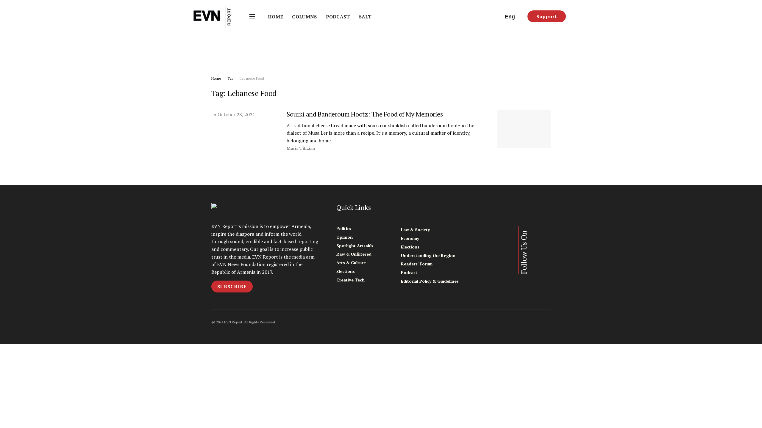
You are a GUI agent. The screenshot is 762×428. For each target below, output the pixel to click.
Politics (343, 228)
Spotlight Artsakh (354, 245)
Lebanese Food (252, 78)
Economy (410, 238)
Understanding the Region (428, 255)
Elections (345, 271)
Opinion (344, 237)
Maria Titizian (301, 148)
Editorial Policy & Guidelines (430, 281)
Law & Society (415, 229)
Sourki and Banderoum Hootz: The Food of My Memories (365, 114)
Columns (304, 16)
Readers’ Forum (416, 264)
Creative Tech (350, 280)
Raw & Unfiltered (353, 254)
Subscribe (232, 286)
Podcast (338, 16)
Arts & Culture (351, 262)
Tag (230, 78)
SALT (365, 16)
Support (546, 16)
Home (275, 16)
